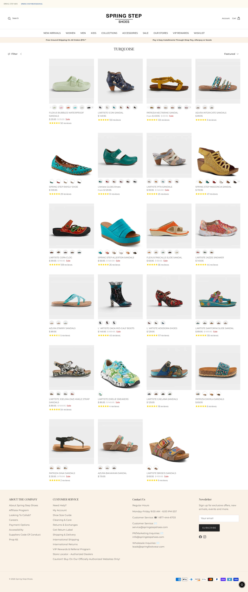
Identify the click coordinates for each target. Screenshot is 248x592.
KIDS (93, 33)
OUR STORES (161, 33)
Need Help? (60, 505)
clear (38, 83)
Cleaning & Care (62, 520)
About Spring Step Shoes (23, 505)
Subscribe (209, 528)
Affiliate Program (19, 510)
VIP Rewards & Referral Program (71, 549)
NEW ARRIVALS (52, 33)
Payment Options (19, 524)
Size (10, 89)
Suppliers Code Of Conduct (25, 534)
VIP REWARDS (181, 33)
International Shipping (66, 539)
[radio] (54, 107)
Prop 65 (13, 539)
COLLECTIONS (109, 33)
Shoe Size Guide (62, 515)
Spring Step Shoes (24, 579)
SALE (145, 33)
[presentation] (93, 107)
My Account (60, 510)
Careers (13, 520)
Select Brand (15, 71)
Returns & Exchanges (65, 524)
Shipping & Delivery (64, 534)
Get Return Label (63, 529)
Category (12, 77)
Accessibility (16, 529)
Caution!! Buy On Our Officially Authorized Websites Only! (86, 559)
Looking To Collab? (20, 515)
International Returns (65, 544)
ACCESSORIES (130, 33)
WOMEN (70, 33)
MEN (83, 33)
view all (36, 60)
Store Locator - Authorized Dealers (73, 554)
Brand (11, 66)
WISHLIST (199, 33)
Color (11, 83)
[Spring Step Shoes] (124, 18)
